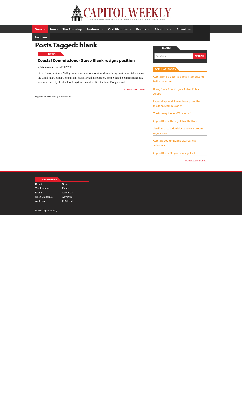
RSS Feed (67, 201)
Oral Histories (118, 29)
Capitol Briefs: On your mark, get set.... (175, 153)
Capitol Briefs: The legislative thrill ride (175, 121)
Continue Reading (134, 89)
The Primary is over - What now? (172, 113)
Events (141, 29)
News (54, 29)
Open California (44, 196)
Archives (41, 37)
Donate (40, 29)
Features (93, 29)
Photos (65, 188)
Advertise (183, 29)
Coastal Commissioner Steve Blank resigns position (86, 60)
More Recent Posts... (196, 160)
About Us (161, 29)
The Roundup (72, 29)
